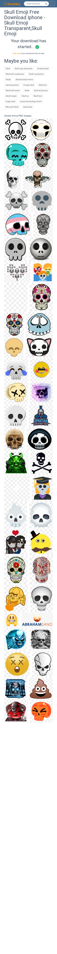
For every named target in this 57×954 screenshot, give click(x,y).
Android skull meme (24, 79)
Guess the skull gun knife (31, 101)
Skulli (27, 90)
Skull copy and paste (24, 68)
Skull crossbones (36, 74)
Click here (16, 53)
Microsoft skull (12, 107)
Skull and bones (41, 90)
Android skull (43, 68)
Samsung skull (12, 85)
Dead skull (27, 107)
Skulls (8, 79)
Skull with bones (13, 90)
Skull (8, 68)
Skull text (43, 85)
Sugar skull (10, 101)
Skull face (37, 96)
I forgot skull (28, 85)
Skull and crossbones (15, 74)
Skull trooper (11, 96)
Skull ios (25, 96)
